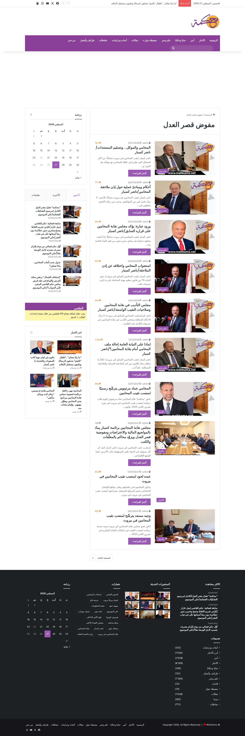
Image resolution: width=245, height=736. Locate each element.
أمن (192, 40)
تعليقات (36, 195)
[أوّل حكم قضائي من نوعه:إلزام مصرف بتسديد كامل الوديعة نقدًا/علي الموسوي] (72, 251)
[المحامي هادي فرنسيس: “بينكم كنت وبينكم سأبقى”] (42, 380)
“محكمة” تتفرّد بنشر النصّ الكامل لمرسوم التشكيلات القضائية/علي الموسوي (48, 211)
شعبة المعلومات (97, 606)
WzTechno (211, 724)
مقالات (135, 40)
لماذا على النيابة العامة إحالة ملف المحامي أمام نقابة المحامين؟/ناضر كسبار (126, 349)
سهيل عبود (113, 606)
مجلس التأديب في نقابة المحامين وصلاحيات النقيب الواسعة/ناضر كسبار (124, 307)
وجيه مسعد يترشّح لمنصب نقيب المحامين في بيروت (128, 518)
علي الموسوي (112, 611)
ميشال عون (113, 628)
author (145, 423)
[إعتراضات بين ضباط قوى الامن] (147, 614)
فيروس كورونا (112, 617)
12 (63, 150)
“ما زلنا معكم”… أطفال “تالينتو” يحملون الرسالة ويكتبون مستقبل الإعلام (70, 361)
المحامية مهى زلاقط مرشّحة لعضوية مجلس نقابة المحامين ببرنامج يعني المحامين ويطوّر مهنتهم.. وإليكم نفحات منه (70, 399)
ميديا (216, 699)
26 (63, 164)
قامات (215, 683)
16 (34, 150)
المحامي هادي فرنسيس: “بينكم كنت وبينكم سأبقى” (42, 394)
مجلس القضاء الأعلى (94, 622)
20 (55, 157)
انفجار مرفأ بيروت (110, 600)
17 (78, 157)
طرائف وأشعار (87, 40)
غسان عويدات (84, 611)
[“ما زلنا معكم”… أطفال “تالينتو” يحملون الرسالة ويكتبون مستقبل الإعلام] (69, 347)
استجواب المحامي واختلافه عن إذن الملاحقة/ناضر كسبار (126, 268)
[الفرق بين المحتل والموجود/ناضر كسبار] (132, 605)
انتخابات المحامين (94, 594)
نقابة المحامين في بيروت (108, 634)
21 (48, 157)
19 (63, 157)
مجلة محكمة (113, 622)
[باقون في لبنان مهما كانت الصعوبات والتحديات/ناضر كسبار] (42, 347)
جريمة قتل (94, 600)
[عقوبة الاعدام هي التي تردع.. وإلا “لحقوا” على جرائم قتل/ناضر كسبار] (163, 596)
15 (41, 150)
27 (56, 164)
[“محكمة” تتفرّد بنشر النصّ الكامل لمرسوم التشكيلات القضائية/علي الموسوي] (72, 212)
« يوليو (78, 177)
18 (70, 157)
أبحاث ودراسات (119, 40)
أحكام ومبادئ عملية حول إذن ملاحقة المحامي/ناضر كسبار (125, 189)
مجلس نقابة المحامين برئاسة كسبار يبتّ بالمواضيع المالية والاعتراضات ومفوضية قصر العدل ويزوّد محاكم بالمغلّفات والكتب (123, 434)
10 (77, 150)
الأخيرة (56, 195)
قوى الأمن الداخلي (94, 617)
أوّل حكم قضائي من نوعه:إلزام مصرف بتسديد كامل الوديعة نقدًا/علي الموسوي (46, 250)
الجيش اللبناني (112, 594)
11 (70, 150)
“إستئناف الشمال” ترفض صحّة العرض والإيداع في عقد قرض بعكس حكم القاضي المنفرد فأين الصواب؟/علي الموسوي (46, 282)
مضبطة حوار (151, 40)
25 (70, 164)
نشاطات (103, 40)
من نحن (72, 40)
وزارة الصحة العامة (85, 634)
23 (34, 157)
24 (77, 164)
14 (48, 150)
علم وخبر (166, 40)
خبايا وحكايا (180, 40)
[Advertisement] (122, 79)
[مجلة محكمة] (205, 21)
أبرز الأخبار (213, 652)
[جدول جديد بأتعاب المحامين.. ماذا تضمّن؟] (72, 267)
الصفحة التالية (104, 558)
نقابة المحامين (83, 628)
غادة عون (98, 611)
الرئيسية (214, 40)
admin (145, 143)
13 (56, 150)
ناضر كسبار (99, 628)
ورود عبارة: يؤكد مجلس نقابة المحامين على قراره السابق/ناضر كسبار (124, 228)
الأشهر (76, 195)
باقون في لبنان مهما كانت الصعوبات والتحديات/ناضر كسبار (150, 3)
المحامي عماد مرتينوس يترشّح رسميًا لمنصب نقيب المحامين (125, 390)
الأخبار (202, 40)
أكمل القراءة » (139, 173)
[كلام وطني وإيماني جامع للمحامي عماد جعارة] (163, 614)
